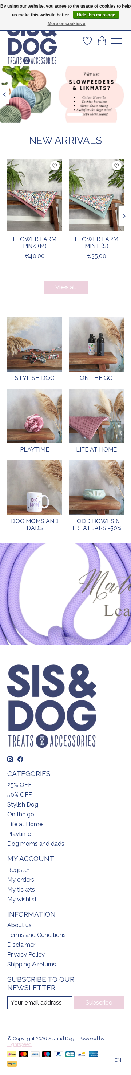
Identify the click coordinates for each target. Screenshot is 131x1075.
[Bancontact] (81, 1054)
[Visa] (35, 1054)
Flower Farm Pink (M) (34, 243)
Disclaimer (21, 944)
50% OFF (19, 794)
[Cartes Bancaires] (70, 1054)
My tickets (21, 889)
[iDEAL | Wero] (11, 1054)
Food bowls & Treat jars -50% (96, 525)
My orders (20, 879)
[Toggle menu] (116, 41)
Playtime (34, 449)
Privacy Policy (26, 954)
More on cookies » (67, 23)
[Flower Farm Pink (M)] (34, 195)
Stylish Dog (35, 378)
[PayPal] (58, 1054)
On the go (96, 378)
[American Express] (93, 1054)
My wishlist (22, 899)
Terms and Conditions (36, 934)
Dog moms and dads (35, 525)
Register (18, 869)
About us (19, 925)
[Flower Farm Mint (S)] (96, 195)
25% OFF (19, 784)
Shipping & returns (31, 964)
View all (65, 287)
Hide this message (96, 14)
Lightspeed (19, 1044)
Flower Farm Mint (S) (96, 243)
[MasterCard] (23, 1054)
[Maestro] (47, 1054)
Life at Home (96, 449)
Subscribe (99, 1002)
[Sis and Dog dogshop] (32, 41)
